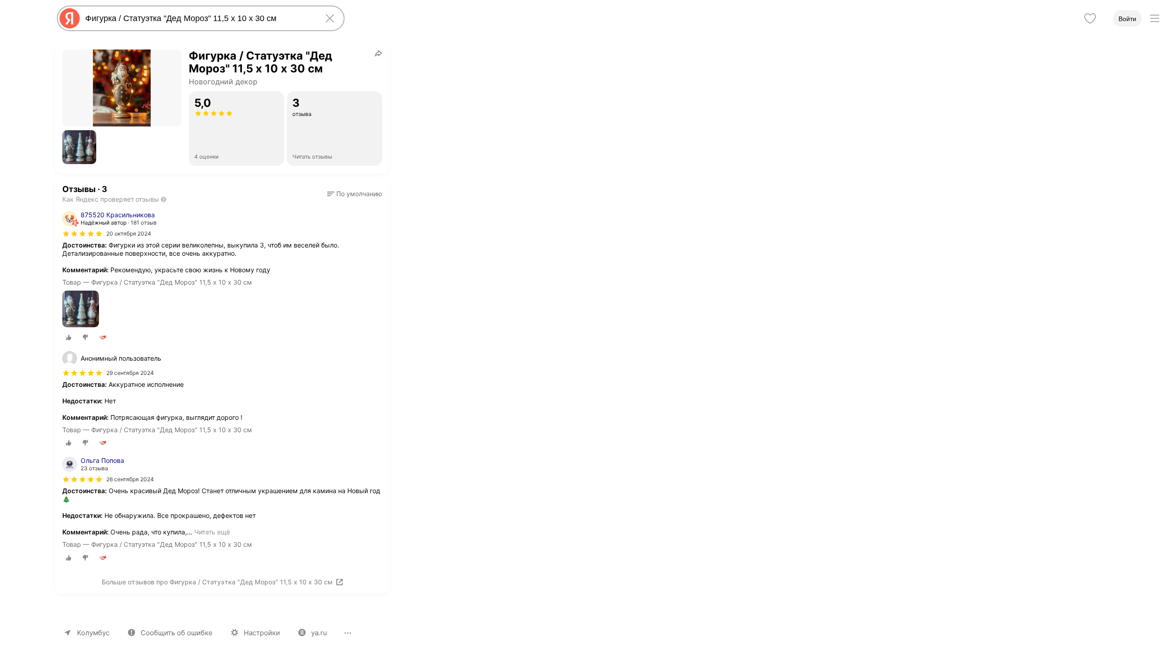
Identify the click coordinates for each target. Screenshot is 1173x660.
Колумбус (93, 632)
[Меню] (1155, 18)
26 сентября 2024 (130, 479)
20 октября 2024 (128, 233)
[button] (79, 147)
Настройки (262, 632)
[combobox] (199, 18)
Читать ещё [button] (212, 532)
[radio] (68, 337)
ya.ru (319, 632)
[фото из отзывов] (80, 310)
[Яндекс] (70, 18)
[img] (82, 233)
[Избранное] (1090, 18)
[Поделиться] (378, 53)
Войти (1127, 18)
